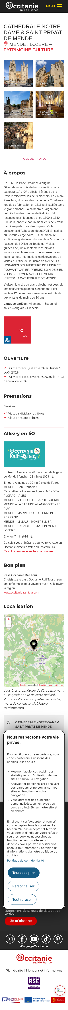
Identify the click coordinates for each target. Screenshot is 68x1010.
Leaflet (23, 685)
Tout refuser (22, 899)
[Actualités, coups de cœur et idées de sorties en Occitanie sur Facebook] (22, 939)
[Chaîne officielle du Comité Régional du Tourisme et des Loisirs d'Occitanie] (34, 939)
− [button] (8, 624)
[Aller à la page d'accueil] (22, 6)
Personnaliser (23, 886)
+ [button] (8, 619)
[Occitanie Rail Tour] (24, 466)
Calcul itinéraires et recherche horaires (28, 551)
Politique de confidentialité (25, 860)
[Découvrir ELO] (60, 990)
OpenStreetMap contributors (50, 685)
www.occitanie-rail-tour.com (21, 592)
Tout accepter (23, 873)
